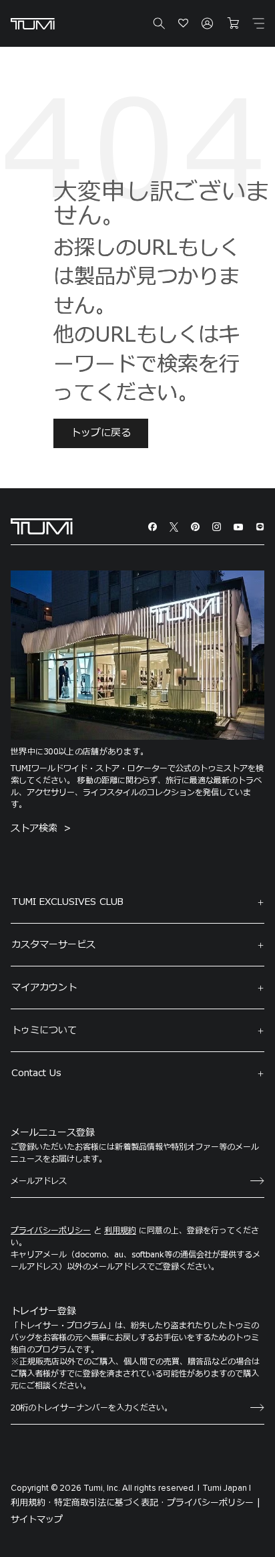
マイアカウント (44, 987)
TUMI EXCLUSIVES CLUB (67, 902)
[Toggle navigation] (258, 23)
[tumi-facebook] (152, 526)
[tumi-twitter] (174, 526)
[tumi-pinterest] (195, 526)
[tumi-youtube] (239, 526)
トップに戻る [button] (101, 433)
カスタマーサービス (53, 945)
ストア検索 (36, 828)
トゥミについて (44, 1030)
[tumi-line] (260, 526)
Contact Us (36, 1073)
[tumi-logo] (42, 526)
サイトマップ (37, 1519)
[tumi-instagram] (216, 526)
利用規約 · (31, 1503)
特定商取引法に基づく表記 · (109, 1503)
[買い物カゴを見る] (233, 23)
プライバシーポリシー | (213, 1503)
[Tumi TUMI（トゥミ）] (33, 23)
